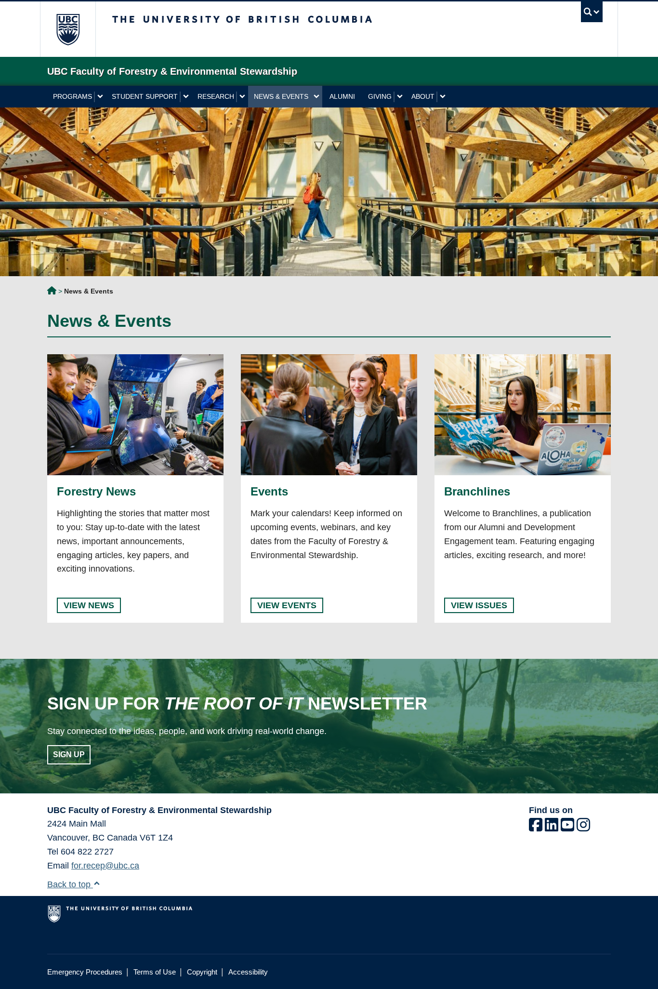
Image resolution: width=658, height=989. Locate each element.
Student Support (145, 96)
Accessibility (248, 972)
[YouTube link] (567, 827)
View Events (286, 605)
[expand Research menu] (242, 97)
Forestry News (96, 491)
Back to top (70, 884)
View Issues (479, 605)
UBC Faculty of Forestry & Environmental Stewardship (51, 292)
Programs (72, 96)
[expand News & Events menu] (316, 97)
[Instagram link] (583, 827)
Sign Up (69, 754)
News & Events (281, 96)
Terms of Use (154, 972)
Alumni (342, 96)
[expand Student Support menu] (186, 97)
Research (215, 96)
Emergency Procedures (84, 972)
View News (89, 605)
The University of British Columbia (67, 29)
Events (269, 491)
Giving (380, 96)
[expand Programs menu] (100, 97)
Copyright (202, 972)
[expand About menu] (442, 97)
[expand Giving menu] (400, 97)
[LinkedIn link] (551, 827)
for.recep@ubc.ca (105, 865)
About (422, 96)
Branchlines (477, 491)
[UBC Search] (592, 11)
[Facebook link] (535, 827)
